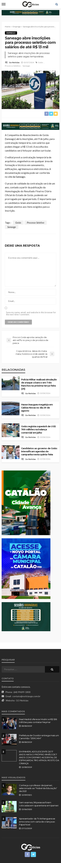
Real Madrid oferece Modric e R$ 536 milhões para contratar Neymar (38, 720)
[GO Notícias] (30, 846)
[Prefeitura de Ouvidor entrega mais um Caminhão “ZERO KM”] (9, 739)
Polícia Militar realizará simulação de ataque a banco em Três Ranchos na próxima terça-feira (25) (39, 384)
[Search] (56, 4)
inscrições (27, 138)
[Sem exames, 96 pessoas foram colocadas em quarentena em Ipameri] (9, 806)
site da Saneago (16, 176)
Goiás (40, 62)
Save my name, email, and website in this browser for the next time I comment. (31, 313)
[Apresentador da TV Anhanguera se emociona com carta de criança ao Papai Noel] (9, 822)
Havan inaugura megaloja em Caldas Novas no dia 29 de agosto (37, 407)
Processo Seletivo (12, 66)
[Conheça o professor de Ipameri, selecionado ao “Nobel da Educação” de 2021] (9, 789)
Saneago (26, 66)
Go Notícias (14, 62)
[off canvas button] (4, 4)
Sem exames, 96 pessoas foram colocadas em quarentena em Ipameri (38, 804)
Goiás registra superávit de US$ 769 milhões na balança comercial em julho (38, 429)
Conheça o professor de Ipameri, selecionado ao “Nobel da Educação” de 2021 (38, 788)
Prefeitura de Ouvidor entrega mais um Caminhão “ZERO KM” (39, 737)
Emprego (11, 33)
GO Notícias (22, 700)
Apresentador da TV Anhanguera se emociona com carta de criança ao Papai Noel (37, 821)
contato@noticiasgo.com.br (26, 696)
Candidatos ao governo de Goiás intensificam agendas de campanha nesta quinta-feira (39, 451)
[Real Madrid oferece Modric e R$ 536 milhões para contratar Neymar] (9, 723)
